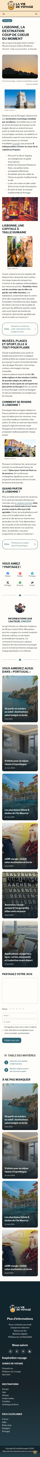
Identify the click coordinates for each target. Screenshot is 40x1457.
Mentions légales (20, 1334)
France (5, 1419)
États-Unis (7, 1425)
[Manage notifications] (35, 1452)
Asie (4, 1392)
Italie (4, 1422)
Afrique (5, 1395)
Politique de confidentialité (20, 1337)
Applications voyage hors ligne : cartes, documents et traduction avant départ (19, 957)
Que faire (6, 1374)
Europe (5, 1389)
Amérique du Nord (10, 1404)
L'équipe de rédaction (20, 1327)
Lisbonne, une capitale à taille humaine (18, 1062)
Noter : (5, 1009)
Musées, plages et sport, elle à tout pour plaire (19, 1070)
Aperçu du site (20, 1331)
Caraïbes (6, 1401)
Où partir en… (8, 1368)
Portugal (7, 20)
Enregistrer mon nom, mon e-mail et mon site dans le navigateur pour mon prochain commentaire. (20, 1030)
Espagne (6, 1428)
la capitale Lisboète (23, 503)
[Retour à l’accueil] (20, 5)
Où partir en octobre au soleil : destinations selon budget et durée (16, 711)
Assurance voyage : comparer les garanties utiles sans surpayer (17, 907)
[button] (36, 14)
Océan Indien (8, 1398)
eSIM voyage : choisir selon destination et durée (18, 860)
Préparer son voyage (11, 1371)
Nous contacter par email (20, 1324)
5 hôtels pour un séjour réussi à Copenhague (16, 762)
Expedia (16, 143)
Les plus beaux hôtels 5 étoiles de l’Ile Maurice (17, 811)
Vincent (26, 621)
